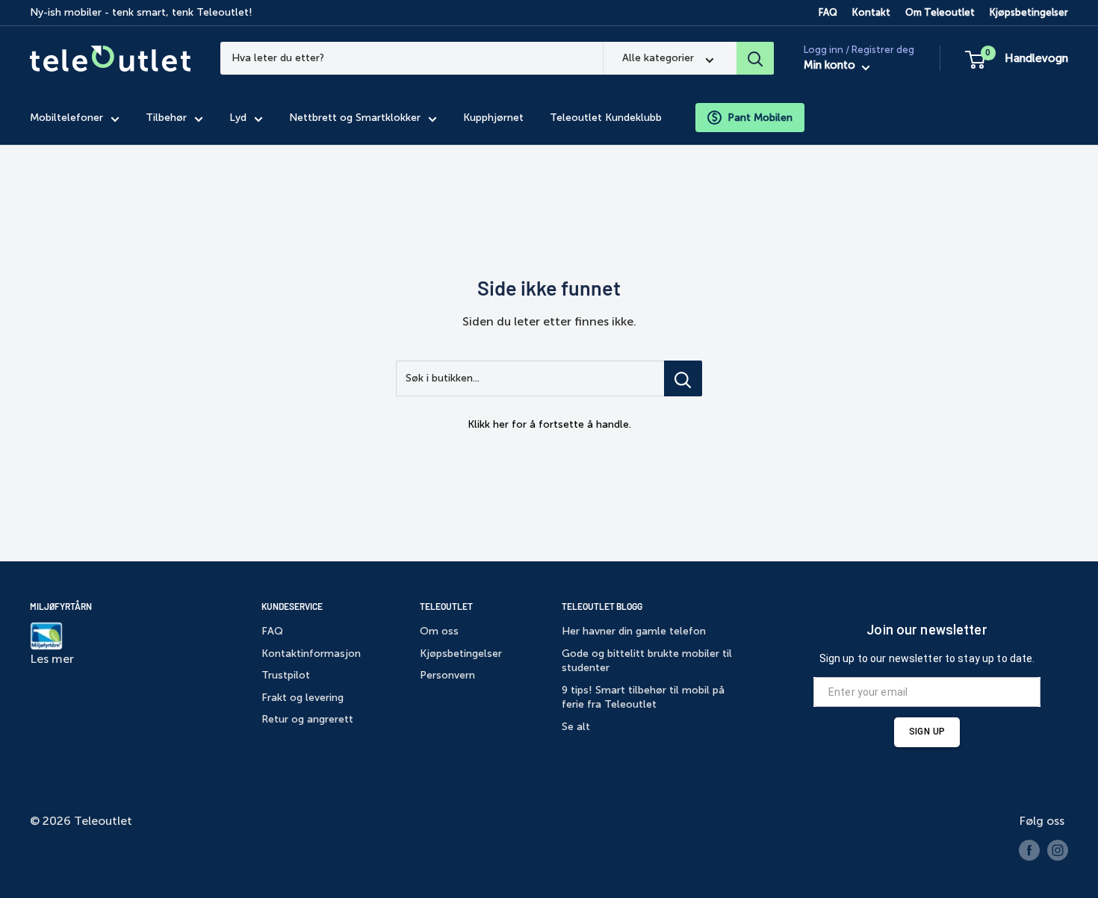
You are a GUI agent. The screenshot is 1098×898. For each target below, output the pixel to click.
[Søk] (755, 58)
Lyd (237, 117)
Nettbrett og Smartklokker (355, 117)
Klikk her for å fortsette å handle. (549, 424)
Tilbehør (166, 117)
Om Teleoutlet (940, 12)
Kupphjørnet (493, 117)
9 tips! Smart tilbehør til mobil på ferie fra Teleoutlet (643, 697)
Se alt (576, 726)
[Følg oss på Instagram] (1057, 850)
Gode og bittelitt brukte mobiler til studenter (647, 661)
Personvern (447, 675)
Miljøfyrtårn (61, 606)
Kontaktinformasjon (311, 653)
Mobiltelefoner (66, 117)
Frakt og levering (302, 697)
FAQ (828, 12)
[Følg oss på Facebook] (1029, 850)
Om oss (439, 631)
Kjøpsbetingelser (1029, 12)
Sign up (927, 731)
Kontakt (871, 12)
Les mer (52, 659)
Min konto (831, 65)
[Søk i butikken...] (683, 378)
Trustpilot (285, 675)
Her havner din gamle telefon (634, 631)
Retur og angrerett (307, 719)
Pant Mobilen (760, 117)
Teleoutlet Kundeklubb (606, 117)
